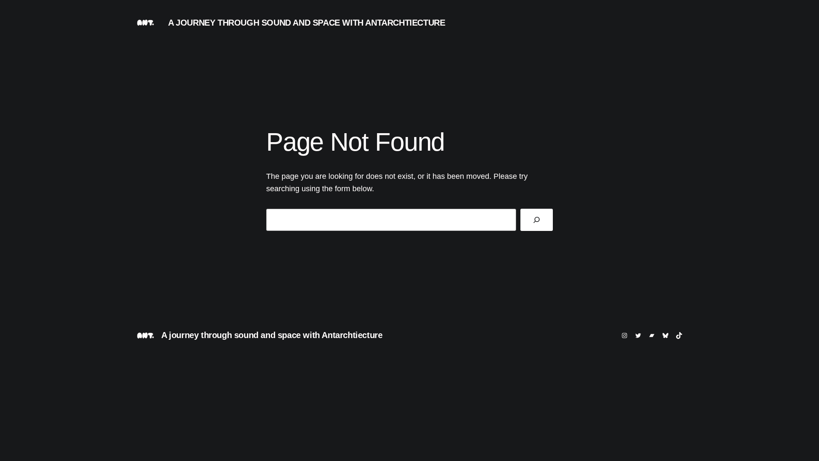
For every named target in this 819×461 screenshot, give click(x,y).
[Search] (536, 220)
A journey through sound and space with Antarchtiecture (306, 22)
